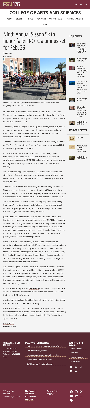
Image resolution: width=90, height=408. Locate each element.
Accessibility (75, 361)
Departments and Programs (49, 19)
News (30, 19)
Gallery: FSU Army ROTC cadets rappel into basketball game (82, 148)
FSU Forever (80, 137)
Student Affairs (76, 348)
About (9, 19)
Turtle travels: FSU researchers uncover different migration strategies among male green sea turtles (82, 87)
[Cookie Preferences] (71, 400)
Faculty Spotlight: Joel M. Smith (82, 123)
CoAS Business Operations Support (40, 364)
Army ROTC (8, 323)
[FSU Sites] (86, 4)
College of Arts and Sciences (45, 12)
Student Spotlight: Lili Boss (82, 100)
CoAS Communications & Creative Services (43, 355)
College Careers (77, 357)
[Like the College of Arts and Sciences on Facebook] (71, 367)
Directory (74, 353)
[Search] (81, 4)
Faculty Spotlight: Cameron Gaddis (82, 158)
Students (20, 19)
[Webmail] (75, 4)
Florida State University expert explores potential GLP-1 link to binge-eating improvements (82, 71)
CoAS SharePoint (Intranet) (37, 351)
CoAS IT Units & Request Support (39, 359)
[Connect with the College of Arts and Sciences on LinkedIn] (71, 371)
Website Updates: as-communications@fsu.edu (44, 346)
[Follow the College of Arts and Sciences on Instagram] (81, 367)
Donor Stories (9, 326)
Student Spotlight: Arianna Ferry (82, 60)
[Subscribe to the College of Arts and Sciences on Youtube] (76, 371)
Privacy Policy (52, 391)
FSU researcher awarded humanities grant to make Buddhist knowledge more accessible (82, 111)
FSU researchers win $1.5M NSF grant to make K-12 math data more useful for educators (81, 48)
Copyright (51, 394)
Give (45, 24)
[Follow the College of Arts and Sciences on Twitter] (76, 367)
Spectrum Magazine (74, 19)
